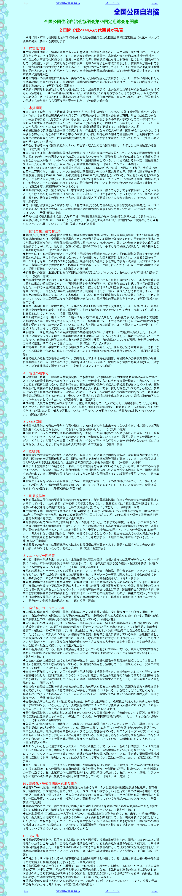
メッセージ (112, 3)
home (155, 3)
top (26, 891)
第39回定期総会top (68, 3)
